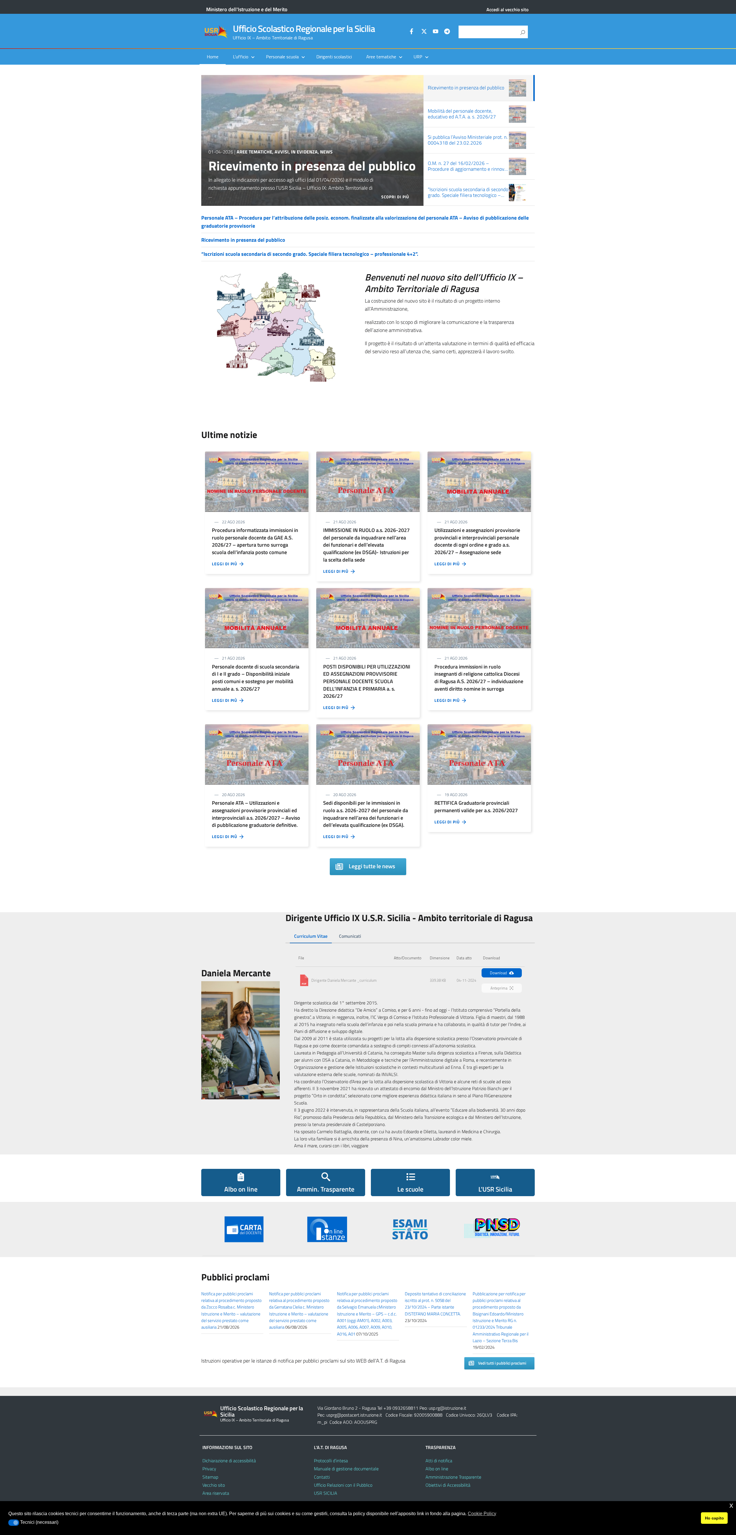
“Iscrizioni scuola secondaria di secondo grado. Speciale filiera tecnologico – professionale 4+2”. (309, 254)
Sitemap (210, 1476)
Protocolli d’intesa (331, 1460)
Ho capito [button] (714, 1518)
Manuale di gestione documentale (346, 1468)
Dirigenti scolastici (334, 56)
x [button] (731, 1505)
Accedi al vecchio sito (507, 9)
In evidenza (304, 151)
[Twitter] (424, 32)
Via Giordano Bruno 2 (337, 1408)
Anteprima (498, 988)
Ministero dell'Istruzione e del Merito (247, 9)
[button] (13, 1522)
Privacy (209, 1468)
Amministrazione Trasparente (453, 1476)
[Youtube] (435, 32)
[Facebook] (412, 32)
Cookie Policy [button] (482, 1513)
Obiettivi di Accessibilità (447, 1485)
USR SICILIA (325, 1493)
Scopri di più (395, 197)
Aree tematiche (254, 151)
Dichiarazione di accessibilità (229, 1460)
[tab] (311, 936)
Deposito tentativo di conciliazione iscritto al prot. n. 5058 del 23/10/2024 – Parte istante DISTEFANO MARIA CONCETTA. (435, 1303)
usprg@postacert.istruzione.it (354, 1414)
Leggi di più (225, 564)
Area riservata (215, 1493)
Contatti (322, 1476)
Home (212, 56)
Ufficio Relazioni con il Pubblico (343, 1485)
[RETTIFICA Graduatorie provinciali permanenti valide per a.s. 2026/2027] (479, 754)
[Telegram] (447, 32)
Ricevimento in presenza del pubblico (312, 165)
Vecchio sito (213, 1485)
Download (498, 973)
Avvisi (282, 151)
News (326, 151)
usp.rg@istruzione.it (447, 1408)
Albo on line (436, 1468)
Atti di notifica (438, 1460)
